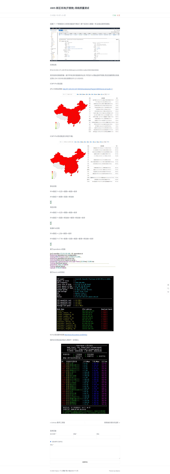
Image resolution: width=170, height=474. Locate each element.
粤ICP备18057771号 (72, 471)
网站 (98, 434)
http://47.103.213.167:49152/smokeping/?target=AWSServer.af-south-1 (87, 89)
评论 (52, 445)
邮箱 (75, 434)
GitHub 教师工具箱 (58, 422)
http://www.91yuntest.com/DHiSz (75, 335)
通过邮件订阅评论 (57, 441)
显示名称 (53, 434)
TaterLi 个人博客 (60, 471)
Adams (118, 471)
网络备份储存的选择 (111, 422)
